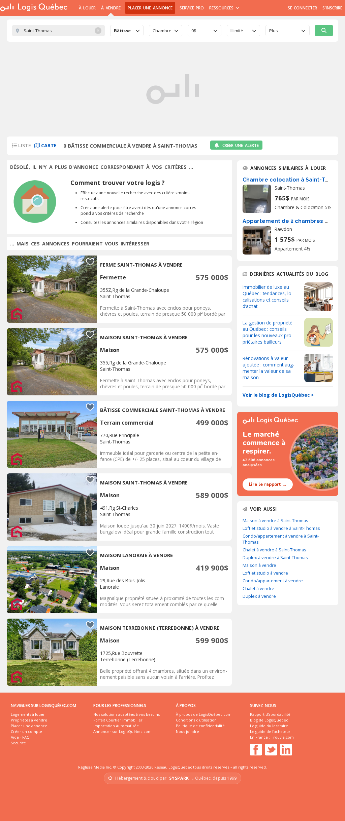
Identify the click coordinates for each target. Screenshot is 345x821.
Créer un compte (26, 731)
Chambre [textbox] (162, 31)
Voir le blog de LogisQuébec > (278, 395)
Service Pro (192, 8)
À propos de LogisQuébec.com (203, 714)
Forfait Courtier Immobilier (118, 719)
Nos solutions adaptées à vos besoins (126, 714)
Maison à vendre (259, 565)
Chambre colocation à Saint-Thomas (293, 180)
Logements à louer (28, 714)
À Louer (87, 8)
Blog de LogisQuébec (269, 719)
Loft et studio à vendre (265, 573)
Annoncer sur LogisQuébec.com (122, 731)
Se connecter (302, 8)
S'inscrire (332, 8)
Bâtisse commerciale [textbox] (123, 31)
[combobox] (127, 30)
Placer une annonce (150, 8)
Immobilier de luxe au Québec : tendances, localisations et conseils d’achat (268, 296)
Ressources (222, 8)
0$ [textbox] (193, 31)
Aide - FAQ (20, 737)
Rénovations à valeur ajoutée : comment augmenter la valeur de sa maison (268, 368)
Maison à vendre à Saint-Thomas (275, 520)
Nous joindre (187, 731)
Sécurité (18, 742)
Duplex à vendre (259, 596)
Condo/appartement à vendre (273, 581)
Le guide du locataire (269, 725)
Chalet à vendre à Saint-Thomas (274, 550)
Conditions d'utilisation (196, 719)
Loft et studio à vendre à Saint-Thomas (281, 528)
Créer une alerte (240, 145)
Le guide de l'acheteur (270, 731)
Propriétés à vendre (29, 719)
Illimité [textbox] (236, 31)
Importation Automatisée (116, 725)
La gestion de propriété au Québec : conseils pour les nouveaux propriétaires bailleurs (268, 332)
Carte (48, 145)
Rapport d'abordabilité (270, 714)
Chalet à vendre (258, 588)
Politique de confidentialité (200, 725)
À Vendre (110, 8)
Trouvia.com (282, 737)
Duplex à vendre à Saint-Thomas (275, 557)
